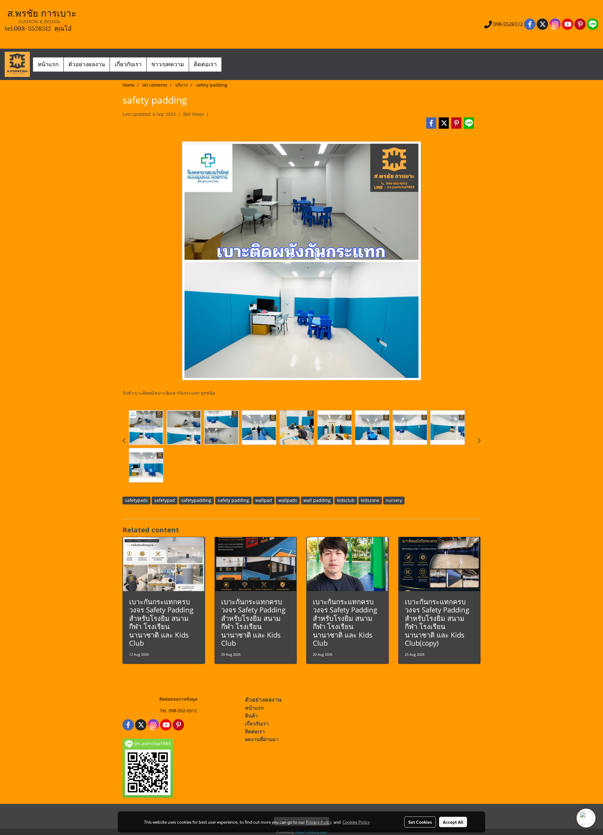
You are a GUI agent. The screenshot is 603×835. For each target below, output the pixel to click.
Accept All (453, 822)
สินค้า (251, 716)
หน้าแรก (48, 64)
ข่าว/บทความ (167, 64)
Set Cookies (420, 822)
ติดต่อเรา (205, 64)
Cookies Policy (356, 822)
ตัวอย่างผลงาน (86, 64)
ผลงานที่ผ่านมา (262, 739)
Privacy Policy (319, 822)
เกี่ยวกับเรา (128, 64)
